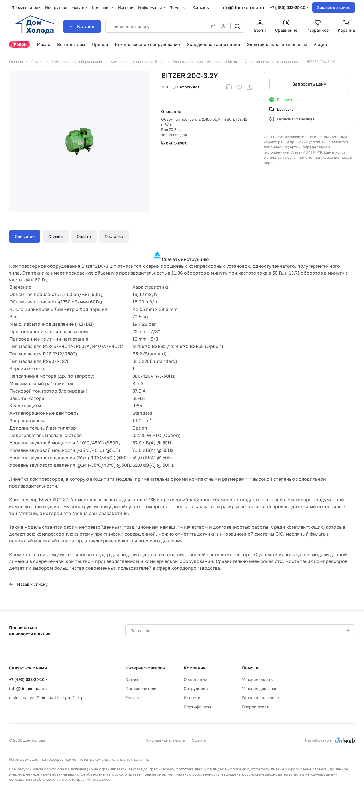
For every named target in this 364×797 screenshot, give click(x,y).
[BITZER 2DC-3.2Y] (79, 141)
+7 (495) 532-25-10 (287, 7)
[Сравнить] (229, 87)
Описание (25, 236)
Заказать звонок (333, 7)
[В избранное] (239, 87)
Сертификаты (197, 706)
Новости (192, 697)
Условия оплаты (257, 679)
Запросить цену (309, 83)
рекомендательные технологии (119, 759)
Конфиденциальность (165, 740)
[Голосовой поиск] (224, 26)
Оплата (84, 236)
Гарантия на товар (260, 697)
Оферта (199, 740)
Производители (141, 688)
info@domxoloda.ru (242, 7)
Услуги (132, 697)
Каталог (133, 679)
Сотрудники (196, 688)
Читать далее (98, 779)
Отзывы (55, 236)
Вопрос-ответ (255, 706)
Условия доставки (260, 688)
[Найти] (237, 26)
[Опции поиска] (211, 26)
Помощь (250, 667)
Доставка (114, 236)
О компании (195, 679)
